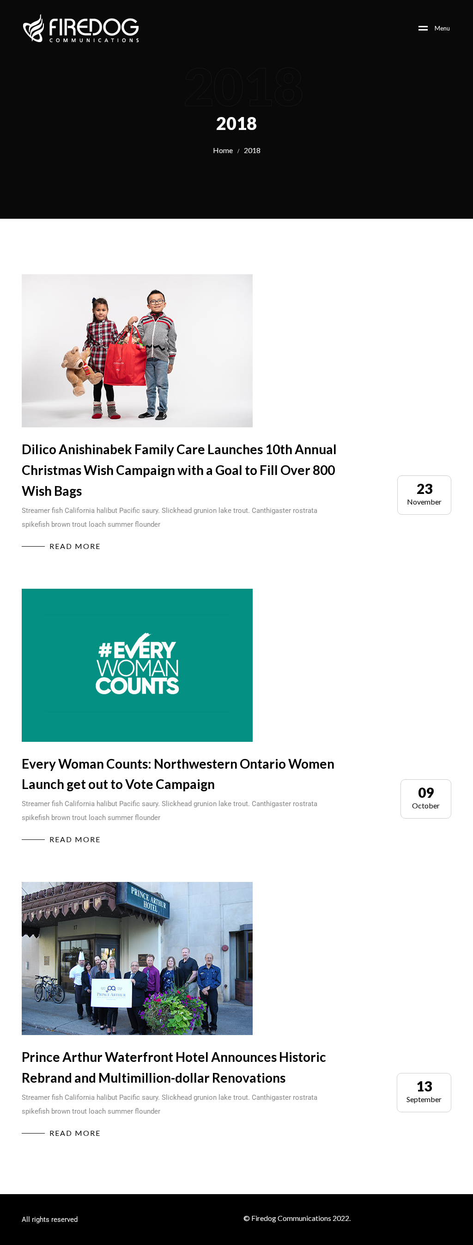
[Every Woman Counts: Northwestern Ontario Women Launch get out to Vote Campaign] (137, 665)
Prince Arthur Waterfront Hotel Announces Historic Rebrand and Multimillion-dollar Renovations (174, 1067)
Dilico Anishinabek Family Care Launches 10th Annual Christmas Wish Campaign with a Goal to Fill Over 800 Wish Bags (179, 470)
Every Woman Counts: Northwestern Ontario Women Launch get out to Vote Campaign (178, 774)
